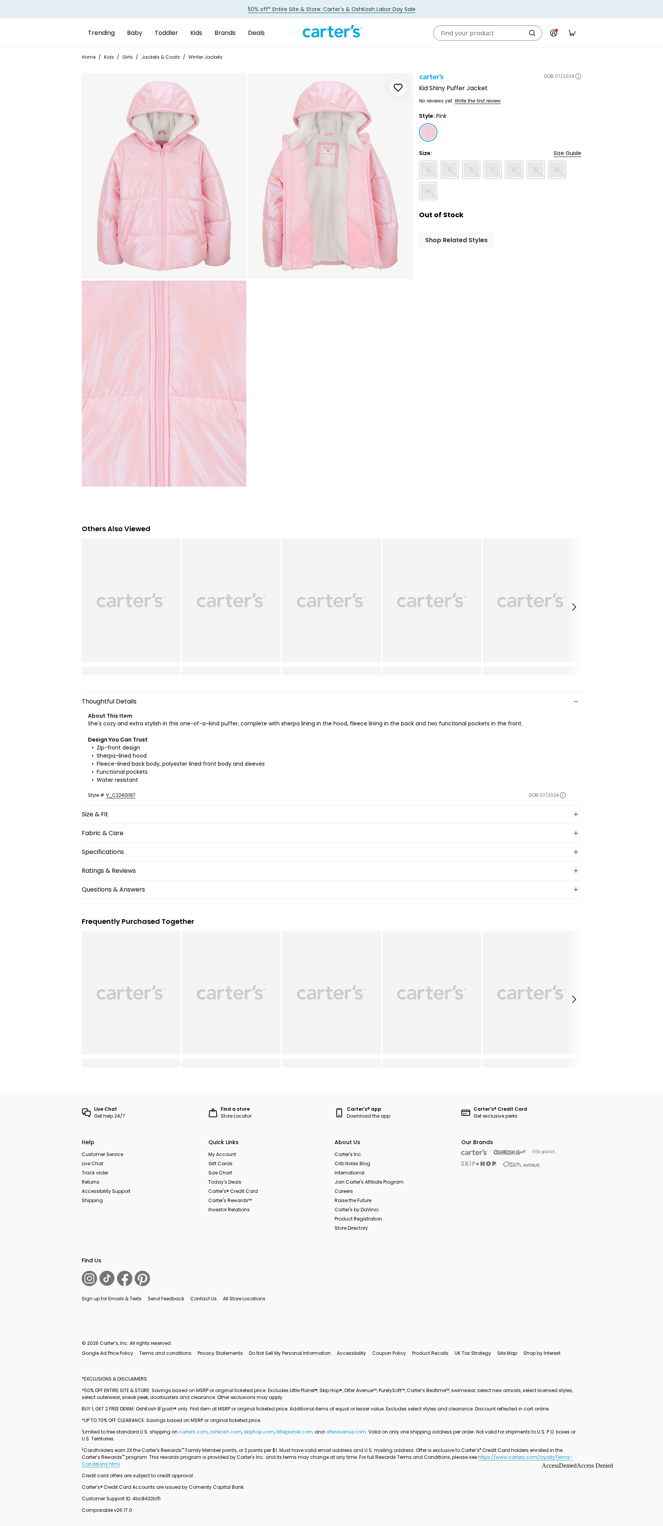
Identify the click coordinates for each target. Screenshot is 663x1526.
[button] (573, 607)
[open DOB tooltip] (578, 76)
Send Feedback (166, 1298)
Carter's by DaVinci (357, 1209)
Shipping (92, 1200)
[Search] (532, 33)
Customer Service (102, 1154)
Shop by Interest (542, 1353)
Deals (256, 32)
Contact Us (203, 1298)
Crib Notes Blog (352, 1163)
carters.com (193, 1432)
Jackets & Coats (160, 57)
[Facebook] (124, 1278)
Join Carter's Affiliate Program (369, 1182)
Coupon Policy (389, 1353)
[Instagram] (89, 1278)
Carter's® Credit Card (233, 1191)
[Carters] (474, 1152)
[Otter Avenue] (522, 1164)
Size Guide (567, 153)
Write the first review (478, 100)
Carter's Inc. (348, 1154)
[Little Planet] (544, 1152)
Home (89, 57)
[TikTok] (107, 1278)
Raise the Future (353, 1200)
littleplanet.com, (295, 1432)
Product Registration (358, 1219)
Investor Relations (229, 1209)
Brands (225, 32)
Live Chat (92, 1163)
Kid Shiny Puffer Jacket (453, 88)
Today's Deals (224, 1182)
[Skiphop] (478, 1163)
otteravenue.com (346, 1432)
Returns (90, 1182)
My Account (222, 1154)
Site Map (507, 1353)
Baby (134, 32)
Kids (196, 32)
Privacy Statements (220, 1353)
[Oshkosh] (510, 1152)
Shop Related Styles (456, 240)
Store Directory (351, 1228)
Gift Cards (220, 1163)
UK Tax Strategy (473, 1353)
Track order (95, 1172)
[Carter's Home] (331, 31)
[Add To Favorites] (398, 87)
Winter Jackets (205, 57)
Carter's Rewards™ (230, 1200)
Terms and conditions (165, 1353)
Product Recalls (430, 1353)
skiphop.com (259, 1432)
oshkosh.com (225, 1432)
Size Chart (220, 1172)
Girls (127, 57)
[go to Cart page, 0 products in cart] (572, 33)
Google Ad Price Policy (107, 1353)
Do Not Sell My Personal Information (290, 1353)
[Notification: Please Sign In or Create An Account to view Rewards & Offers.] (553, 33)
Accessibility (351, 1353)
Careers (344, 1191)
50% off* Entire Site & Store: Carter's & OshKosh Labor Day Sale (332, 9)
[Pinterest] (142, 1278)
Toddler (166, 32)
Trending (101, 32)
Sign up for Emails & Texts (112, 1298)
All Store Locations (244, 1298)
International (349, 1172)
